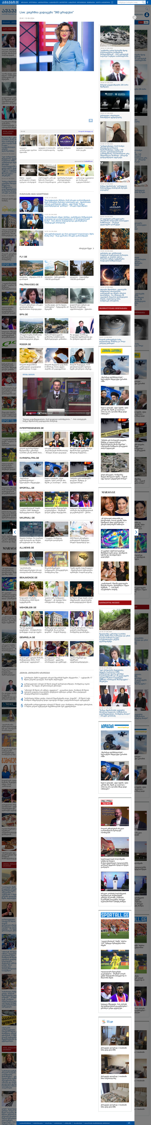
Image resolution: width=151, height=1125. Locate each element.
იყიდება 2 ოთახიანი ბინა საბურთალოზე (46, 149)
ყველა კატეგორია (103, 2)
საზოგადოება (43, 2)
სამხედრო (72, 2)
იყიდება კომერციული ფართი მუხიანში (28, 150)
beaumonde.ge (28, 578)
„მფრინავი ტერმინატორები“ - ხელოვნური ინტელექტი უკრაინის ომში (114, 379)
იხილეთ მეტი (85, 248)
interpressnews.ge (32, 428)
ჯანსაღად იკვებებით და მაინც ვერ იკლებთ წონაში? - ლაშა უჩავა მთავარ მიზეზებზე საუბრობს (85, 180)
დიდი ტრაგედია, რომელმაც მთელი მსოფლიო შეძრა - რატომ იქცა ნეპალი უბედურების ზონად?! (114, 477)
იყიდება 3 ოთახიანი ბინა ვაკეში (84, 149)
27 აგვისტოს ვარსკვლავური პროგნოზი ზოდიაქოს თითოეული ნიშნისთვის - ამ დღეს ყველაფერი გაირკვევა (114, 221)
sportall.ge (27, 488)
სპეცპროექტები (25, 1123)
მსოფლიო (63, 2)
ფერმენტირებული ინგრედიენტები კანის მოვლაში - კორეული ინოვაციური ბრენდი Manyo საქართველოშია (65, 180)
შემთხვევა (91, 2)
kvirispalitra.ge (29, 458)
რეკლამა (48, 1123)
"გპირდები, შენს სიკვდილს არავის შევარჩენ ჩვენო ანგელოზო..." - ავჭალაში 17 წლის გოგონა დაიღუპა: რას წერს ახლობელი (58, 679)
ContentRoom (88, 161)
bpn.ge (24, 315)
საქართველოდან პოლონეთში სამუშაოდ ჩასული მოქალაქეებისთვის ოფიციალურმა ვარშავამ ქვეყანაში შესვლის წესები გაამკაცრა (114, 863)
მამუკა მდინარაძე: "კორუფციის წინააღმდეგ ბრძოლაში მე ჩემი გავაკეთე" (113, 188)
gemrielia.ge (27, 637)
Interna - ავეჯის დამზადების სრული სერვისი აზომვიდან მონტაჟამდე (28, 180)
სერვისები (58, 1123)
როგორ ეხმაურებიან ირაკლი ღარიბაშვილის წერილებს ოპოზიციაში (112, 830)
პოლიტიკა (33, 2)
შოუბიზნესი (81, 2)
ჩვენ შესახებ (38, 1123)
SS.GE (23, 131)
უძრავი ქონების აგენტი (64, 149)
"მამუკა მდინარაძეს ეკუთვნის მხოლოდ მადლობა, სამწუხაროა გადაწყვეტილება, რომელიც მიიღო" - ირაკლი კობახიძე (114, 713)
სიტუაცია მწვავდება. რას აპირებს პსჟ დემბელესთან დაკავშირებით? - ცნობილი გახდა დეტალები (114, 1006)
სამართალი (54, 2)
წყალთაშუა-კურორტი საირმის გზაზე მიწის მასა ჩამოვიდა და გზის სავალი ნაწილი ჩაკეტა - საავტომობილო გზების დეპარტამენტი (114, 637)
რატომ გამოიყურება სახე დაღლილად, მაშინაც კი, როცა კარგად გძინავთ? (112, 341)
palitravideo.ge (29, 285)
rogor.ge (25, 344)
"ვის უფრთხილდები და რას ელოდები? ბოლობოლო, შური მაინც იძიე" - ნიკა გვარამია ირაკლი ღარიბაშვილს (69, 235)
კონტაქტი (67, 1123)
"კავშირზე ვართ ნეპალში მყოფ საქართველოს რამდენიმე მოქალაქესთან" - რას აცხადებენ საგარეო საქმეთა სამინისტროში (114, 53)
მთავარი (24, 2)
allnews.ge (27, 548)
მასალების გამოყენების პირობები (97, 1123)
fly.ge (23, 257)
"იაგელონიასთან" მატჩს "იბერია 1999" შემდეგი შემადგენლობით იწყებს (113, 943)
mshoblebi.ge (28, 608)
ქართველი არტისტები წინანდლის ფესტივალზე (111, 116)
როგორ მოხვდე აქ (85, 131)
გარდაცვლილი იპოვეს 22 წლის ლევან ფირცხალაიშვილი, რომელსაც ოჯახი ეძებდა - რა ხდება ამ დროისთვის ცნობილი (57, 685)
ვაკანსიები (78, 1123)
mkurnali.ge (27, 518)
